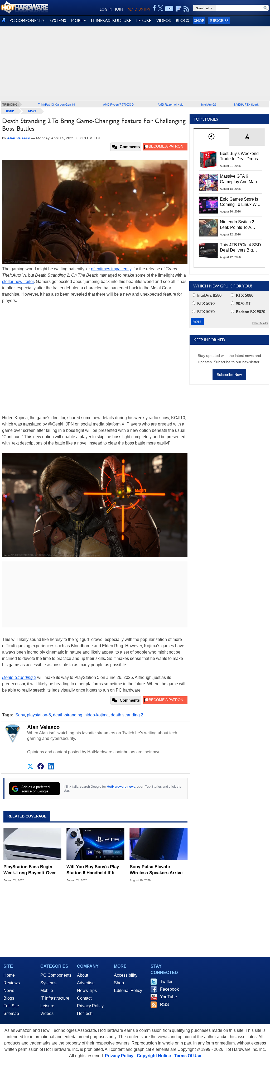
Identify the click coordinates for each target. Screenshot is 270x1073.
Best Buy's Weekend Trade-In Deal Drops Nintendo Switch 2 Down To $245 (239, 156)
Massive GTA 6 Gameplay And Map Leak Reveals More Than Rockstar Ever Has (238, 179)
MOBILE (78, 20)
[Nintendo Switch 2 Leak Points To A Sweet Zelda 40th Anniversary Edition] (208, 227)
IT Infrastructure (54, 998)
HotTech (85, 1013)
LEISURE (143, 20)
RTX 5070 (205, 311)
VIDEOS (163, 20)
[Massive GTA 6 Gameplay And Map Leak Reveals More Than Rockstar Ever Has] (208, 182)
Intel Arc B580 (208, 295)
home (10, 111)
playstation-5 (39, 715)
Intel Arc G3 (208, 104)
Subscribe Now (229, 374)
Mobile (46, 990)
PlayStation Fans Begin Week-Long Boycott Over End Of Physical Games (29, 870)
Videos (47, 1013)
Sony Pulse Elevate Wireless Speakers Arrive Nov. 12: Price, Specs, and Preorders (157, 870)
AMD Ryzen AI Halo (170, 104)
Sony (20, 715)
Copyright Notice (154, 1055)
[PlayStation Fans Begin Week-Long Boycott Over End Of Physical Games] (32, 844)
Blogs (8, 998)
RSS (164, 1004)
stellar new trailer (18, 281)
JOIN (119, 9)
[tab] (211, 137)
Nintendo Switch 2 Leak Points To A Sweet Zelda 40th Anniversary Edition (238, 225)
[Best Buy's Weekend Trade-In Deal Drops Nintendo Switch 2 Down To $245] (208, 159)
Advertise (86, 983)
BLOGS (182, 20)
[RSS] (187, 9)
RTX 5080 (244, 295)
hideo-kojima (96, 715)
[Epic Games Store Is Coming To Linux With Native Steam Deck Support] (208, 205)
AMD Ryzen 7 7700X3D (118, 104)
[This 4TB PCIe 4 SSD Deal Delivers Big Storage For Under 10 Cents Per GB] (208, 250)
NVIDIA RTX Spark (246, 104)
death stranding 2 (127, 715)
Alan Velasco (43, 727)
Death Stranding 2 (19, 677)
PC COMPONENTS (26, 20)
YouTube (168, 997)
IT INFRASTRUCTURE (111, 20)
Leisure (47, 1006)
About (82, 975)
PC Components (55, 975)
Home (9, 975)
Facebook (169, 989)
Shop (199, 20)
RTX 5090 (205, 303)
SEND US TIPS (139, 9)
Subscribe (219, 20)
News (32, 111)
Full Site (11, 1006)
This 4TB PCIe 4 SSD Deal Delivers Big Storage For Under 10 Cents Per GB (240, 248)
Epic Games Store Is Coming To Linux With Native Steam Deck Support (240, 202)
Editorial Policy (128, 990)
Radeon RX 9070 (250, 311)
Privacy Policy (90, 1006)
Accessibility (125, 975)
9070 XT (243, 303)
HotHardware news (121, 786)
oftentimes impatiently (111, 269)
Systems (48, 983)
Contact (84, 998)
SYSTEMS (58, 20)
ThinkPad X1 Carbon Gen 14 (56, 104)
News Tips (87, 990)
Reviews (11, 983)
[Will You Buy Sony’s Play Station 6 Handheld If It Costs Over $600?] (95, 844)
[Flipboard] (178, 9)
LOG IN (106, 9)
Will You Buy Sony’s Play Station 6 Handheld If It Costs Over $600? (92, 870)
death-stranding (67, 715)
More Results (260, 323)
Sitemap (11, 1013)
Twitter (166, 981)
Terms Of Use (187, 1055)
